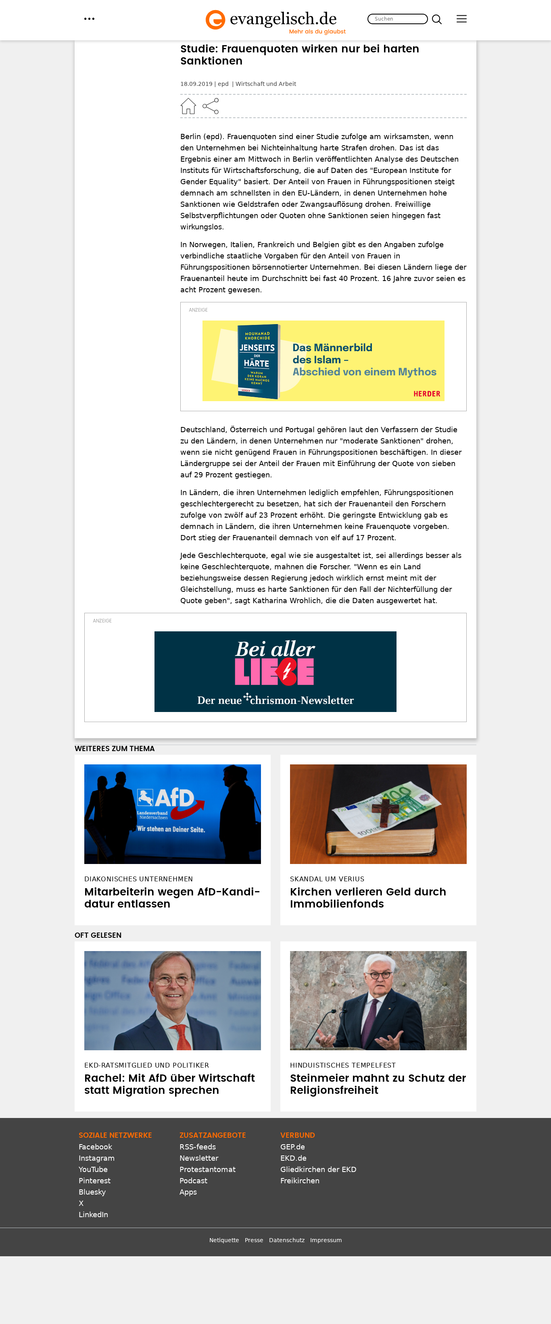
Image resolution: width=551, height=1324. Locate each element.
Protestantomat (207, 1169)
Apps (188, 1192)
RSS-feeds (197, 1147)
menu (89, 19)
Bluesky (92, 1192)
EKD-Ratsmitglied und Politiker (146, 1065)
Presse (254, 1240)
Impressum (326, 1240)
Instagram (97, 1158)
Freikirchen (299, 1180)
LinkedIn (93, 1214)
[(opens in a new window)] (323, 361)
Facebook (95, 1147)
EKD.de (293, 1158)
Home (188, 106)
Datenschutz (287, 1240)
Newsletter (198, 1158)
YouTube (93, 1169)
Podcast (193, 1180)
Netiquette (224, 1240)
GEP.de (292, 1147)
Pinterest (95, 1180)
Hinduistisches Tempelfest (343, 1065)
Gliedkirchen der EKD (318, 1169)
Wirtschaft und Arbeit (266, 84)
